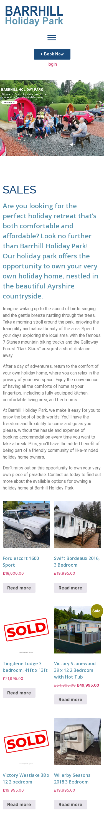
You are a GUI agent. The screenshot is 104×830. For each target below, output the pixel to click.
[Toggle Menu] (51, 37)
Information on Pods (9, 103)
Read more (19, 588)
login (52, 64)
